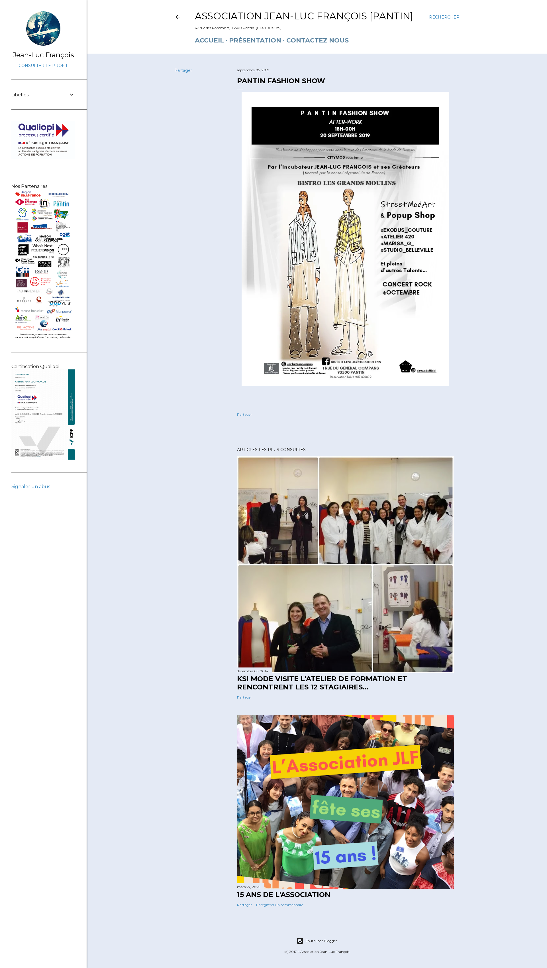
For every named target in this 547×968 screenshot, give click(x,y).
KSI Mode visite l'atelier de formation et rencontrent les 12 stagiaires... (322, 683)
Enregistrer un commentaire (279, 905)
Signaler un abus (30, 486)
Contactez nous (317, 40)
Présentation (255, 40)
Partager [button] (183, 70)
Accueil (209, 40)
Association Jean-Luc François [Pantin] (304, 16)
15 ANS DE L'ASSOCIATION (283, 894)
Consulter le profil (43, 65)
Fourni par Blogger (321, 941)
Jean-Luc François (43, 55)
